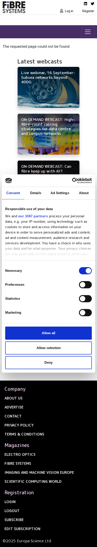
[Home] (24, 7)
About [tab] (84, 193)
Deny (48, 362)
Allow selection (49, 348)
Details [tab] (35, 193)
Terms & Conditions (24, 434)
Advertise (14, 407)
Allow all (48, 333)
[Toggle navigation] (87, 31)
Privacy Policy (19, 425)
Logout (12, 510)
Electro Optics (20, 454)
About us (14, 398)
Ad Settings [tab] (60, 193)
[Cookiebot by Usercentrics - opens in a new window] (72, 181)
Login (10, 501)
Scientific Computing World (33, 481)
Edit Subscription (22, 528)
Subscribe (14, 519)
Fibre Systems (18, 463)
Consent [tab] (13, 193)
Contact (13, 416)
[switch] (85, 284)
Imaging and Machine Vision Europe (39, 472)
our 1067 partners (33, 216)
